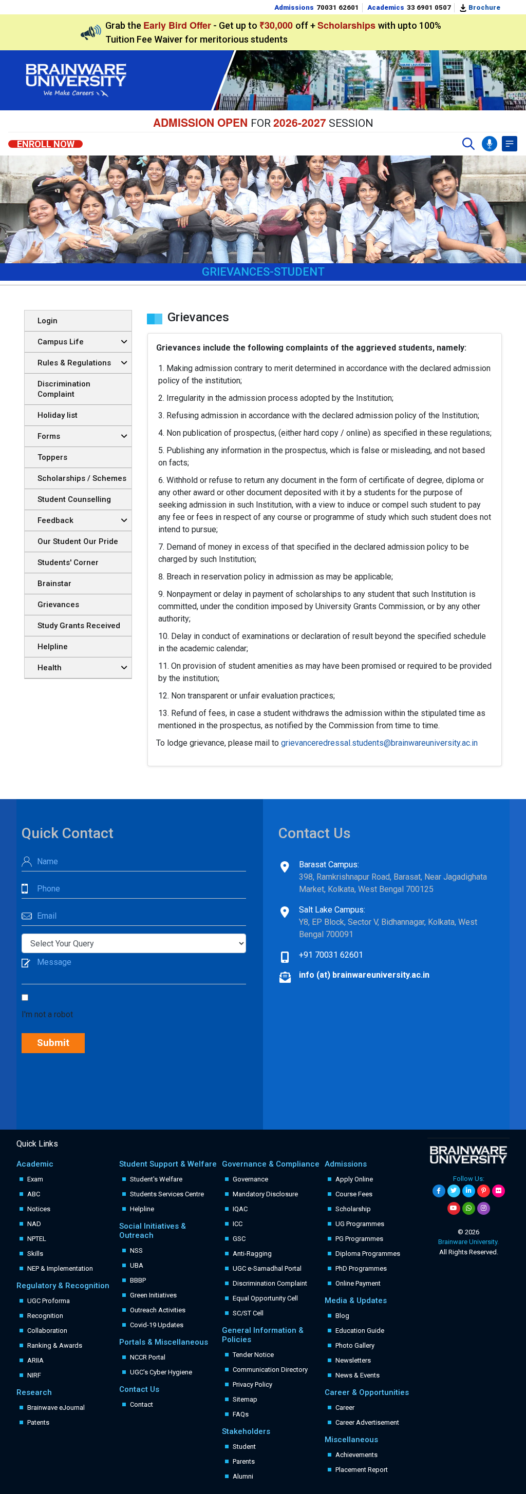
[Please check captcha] (27, 998)
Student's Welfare (156, 1179)
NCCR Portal (147, 1357)
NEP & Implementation (60, 1268)
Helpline (52, 646)
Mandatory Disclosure (265, 1194)
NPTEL (36, 1239)
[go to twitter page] (453, 1191)
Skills (35, 1253)
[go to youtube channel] (453, 1208)
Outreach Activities (157, 1310)
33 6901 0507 (429, 7)
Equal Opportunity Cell (265, 1298)
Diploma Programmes (367, 1253)
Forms (48, 436)
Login (47, 320)
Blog (342, 1316)
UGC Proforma (48, 1301)
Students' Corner (68, 562)
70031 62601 (337, 7)
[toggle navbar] (509, 143)
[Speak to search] (489, 143)
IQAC (240, 1209)
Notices (38, 1209)
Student (244, 1446)
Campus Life (60, 341)
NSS (136, 1250)
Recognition (45, 1316)
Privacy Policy (252, 1384)
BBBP (138, 1280)
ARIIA (35, 1360)
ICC (237, 1224)
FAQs (241, 1414)
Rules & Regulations (74, 362)
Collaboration (47, 1330)
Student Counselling (74, 499)
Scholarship (353, 1209)
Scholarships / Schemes (81, 478)
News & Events (357, 1375)
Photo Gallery (354, 1345)
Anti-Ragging (252, 1253)
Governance (250, 1179)
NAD (34, 1224)
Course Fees (353, 1194)
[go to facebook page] (439, 1191)
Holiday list (57, 415)
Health (49, 667)
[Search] (468, 144)
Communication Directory (270, 1369)
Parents (244, 1461)
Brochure (483, 7)
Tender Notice (253, 1355)
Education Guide (359, 1330)
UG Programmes (359, 1224)
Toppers (52, 457)
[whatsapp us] (468, 1208)
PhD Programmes (361, 1268)
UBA (136, 1265)
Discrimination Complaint (63, 389)
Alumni (243, 1476)
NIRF (34, 1375)
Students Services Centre (167, 1194)
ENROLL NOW (45, 144)
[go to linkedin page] (468, 1191)
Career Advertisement (367, 1422)
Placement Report (361, 1469)
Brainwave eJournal (56, 1407)
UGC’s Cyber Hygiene (161, 1372)
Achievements (356, 1455)
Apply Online (354, 1179)
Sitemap (245, 1399)
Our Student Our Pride (77, 541)
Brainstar (54, 583)
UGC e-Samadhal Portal (267, 1268)
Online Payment (358, 1283)
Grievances (58, 604)
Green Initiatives (153, 1295)
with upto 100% (379, 25)
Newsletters (353, 1360)
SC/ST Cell (248, 1313)
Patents (38, 1422)
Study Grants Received (78, 625)
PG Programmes (359, 1239)
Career (344, 1407)
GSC (239, 1239)
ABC (33, 1194)
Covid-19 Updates (156, 1325)
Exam (35, 1179)
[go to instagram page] (483, 1208)
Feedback (55, 520)
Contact (141, 1404)
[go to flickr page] (498, 1191)
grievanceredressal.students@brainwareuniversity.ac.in (379, 743)
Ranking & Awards (54, 1345)
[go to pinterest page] (483, 1191)
